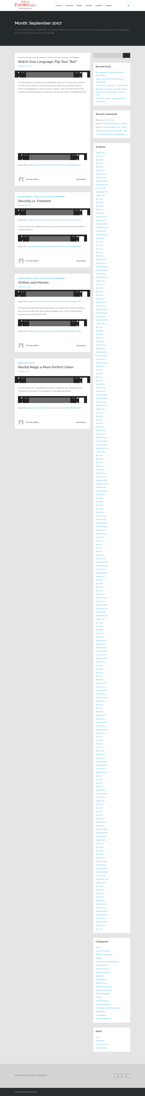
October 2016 (101, 569)
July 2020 (99, 413)
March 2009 (100, 858)
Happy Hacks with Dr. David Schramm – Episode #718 (110, 80)
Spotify (45, 165)
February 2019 (101, 473)
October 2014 (101, 655)
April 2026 (99, 167)
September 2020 (102, 405)
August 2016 (100, 576)
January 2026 (100, 178)
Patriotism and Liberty (104, 987)
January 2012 (100, 758)
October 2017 (101, 530)
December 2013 (101, 690)
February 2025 (101, 217)
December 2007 (102, 911)
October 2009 (101, 836)
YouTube (88, 5)
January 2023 (100, 306)
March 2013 (100, 712)
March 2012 (100, 751)
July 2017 (99, 541)
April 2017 (99, 551)
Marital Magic (23, 363)
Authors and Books (25, 57)
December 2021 (101, 352)
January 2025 (100, 220)
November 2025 (102, 185)
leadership (99, 976)
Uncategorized (101, 1015)
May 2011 (99, 783)
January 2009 (101, 865)
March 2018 (100, 512)
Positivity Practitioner (103, 1004)
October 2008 (101, 876)
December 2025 (101, 181)
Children (99, 958)
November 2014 (101, 651)
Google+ (108, 5)
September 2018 (102, 491)
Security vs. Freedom (34, 201)
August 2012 (100, 733)
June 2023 (99, 288)
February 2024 (101, 259)
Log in (98, 1037)
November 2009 (102, 833)
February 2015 (101, 640)
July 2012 (99, 737)
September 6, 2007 (24, 371)
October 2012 (101, 726)
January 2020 (100, 434)
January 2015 (100, 644)
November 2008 (102, 872)
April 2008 (99, 897)
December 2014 (101, 648)
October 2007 (101, 918)
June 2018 (99, 502)
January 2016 (100, 601)
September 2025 (102, 192)
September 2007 (102, 922)
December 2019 (101, 437)
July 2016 (99, 580)
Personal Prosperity (39, 57)
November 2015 (101, 608)
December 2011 (101, 762)
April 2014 (99, 676)
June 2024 (99, 245)
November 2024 (102, 227)
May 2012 (99, 744)
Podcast (51, 57)
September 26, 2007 (24, 66)
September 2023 (102, 277)
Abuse (98, 947)
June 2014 (99, 669)
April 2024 (99, 252)
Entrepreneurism (102, 965)
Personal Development (104, 990)
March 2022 (100, 341)
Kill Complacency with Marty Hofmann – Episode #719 (110, 74)
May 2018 (99, 505)
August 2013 (100, 701)
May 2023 (99, 291)
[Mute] (81, 75)
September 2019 (102, 448)
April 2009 (99, 854)
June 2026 (99, 160)
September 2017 (102, 534)
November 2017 (101, 527)
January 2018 (100, 519)
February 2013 (101, 715)
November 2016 (101, 566)
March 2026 (100, 170)
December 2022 (101, 309)
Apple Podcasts (34, 165)
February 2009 (101, 861)
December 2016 (101, 562)
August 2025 (100, 195)
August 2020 (100, 409)
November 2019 (101, 441)
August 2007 (100, 925)
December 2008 (102, 868)
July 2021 (99, 370)
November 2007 (102, 915)
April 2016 (99, 591)
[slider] (85, 72)
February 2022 (101, 345)
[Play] (19, 75)
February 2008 (101, 904)
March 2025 (100, 213)
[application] (52, 74)
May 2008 (99, 893)
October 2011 (100, 769)
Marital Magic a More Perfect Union (45, 367)
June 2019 (99, 459)
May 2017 (99, 548)
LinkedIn (98, 5)
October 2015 (101, 612)
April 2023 (99, 295)
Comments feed (102, 1044)
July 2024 (99, 242)
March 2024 (100, 256)
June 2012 (99, 740)
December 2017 (101, 523)
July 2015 (99, 623)
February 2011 (101, 790)
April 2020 (99, 423)
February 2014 (101, 683)
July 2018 (99, 498)
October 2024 (101, 231)
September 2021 (102, 363)
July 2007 (99, 929)
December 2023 (101, 267)
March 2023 (100, 299)
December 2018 (101, 480)
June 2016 (99, 584)
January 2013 (100, 719)
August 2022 (100, 324)
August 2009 (100, 840)
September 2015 (102, 616)
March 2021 (100, 384)
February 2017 (101, 559)
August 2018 (100, 494)
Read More (81, 179)
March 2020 (100, 427)
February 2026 (101, 174)
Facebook (69, 5)
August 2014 (100, 662)
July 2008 (99, 886)
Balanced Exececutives (104, 955)
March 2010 (100, 819)
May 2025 (99, 206)
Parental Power (101, 983)
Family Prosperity (102, 969)
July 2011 (99, 776)
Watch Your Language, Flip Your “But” (47, 62)
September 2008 (102, 879)
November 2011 (101, 765)
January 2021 (100, 391)
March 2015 (100, 637)
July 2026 (99, 156)
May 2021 (99, 377)
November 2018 (101, 484)
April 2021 (99, 381)
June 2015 (99, 626)
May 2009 (99, 851)
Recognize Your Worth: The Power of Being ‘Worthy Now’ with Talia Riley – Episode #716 (111, 92)
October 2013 (101, 694)
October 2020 (101, 402)
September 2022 (102, 320)
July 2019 (99, 455)
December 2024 (102, 224)
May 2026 (99, 163)
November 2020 (102, 398)
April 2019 (99, 466)
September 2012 (102, 730)
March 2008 (100, 900)
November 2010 (101, 794)
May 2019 (99, 462)
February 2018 (101, 516)
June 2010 (99, 808)
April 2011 (99, 786)
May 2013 (99, 705)
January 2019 (100, 477)
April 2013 (99, 708)
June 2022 (99, 331)
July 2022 (99, 327)
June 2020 (99, 416)
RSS (79, 165)
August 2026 (100, 153)
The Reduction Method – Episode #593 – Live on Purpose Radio (119, 134)
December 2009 (102, 829)
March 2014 (100, 680)
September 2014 (102, 658)
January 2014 (100, 687)
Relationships (100, 1012)
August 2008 (100, 883)
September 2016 (102, 573)
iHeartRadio (71, 165)
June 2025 (99, 202)
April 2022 (99, 338)
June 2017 (99, 544)
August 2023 (100, 281)
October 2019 (101, 445)
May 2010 (99, 811)
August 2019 (100, 452)
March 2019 (100, 470)
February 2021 (101, 388)
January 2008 (101, 908)
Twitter (79, 5)
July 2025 (99, 199)
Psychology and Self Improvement (67, 57)
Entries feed (100, 1041)
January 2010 (100, 826)
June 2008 (99, 890)
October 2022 (101, 316)
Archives (59, 5)
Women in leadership (103, 1019)
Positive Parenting (102, 1001)
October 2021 (101, 359)
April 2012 (99, 747)
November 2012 (101, 722)
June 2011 (99, 779)
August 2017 (100, 537)
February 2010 (101, 822)
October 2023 (101, 274)
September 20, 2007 (24, 205)
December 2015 (101, 605)
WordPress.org (101, 1048)
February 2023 (101, 302)
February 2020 (101, 430)
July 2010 (99, 804)
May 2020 (99, 420)
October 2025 (101, 188)
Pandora (61, 165)
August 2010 (100, 801)
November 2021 (101, 356)
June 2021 (99, 373)
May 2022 (99, 334)
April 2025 (99, 210)
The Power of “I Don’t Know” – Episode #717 (112, 85)
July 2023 (99, 284)
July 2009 (99, 843)
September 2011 (102, 772)
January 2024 (100, 263)
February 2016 (101, 598)
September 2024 (102, 235)
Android (53, 165)
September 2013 (102, 697)
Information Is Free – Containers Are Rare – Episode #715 (111, 100)
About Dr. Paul (109, 120)
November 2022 (102, 313)
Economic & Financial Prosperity (107, 962)
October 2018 (101, 487)
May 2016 (99, 587)
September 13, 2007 (24, 287)
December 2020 (102, 395)
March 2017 (100, 555)
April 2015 (99, 633)
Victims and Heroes (33, 282)
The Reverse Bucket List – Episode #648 (117, 124)
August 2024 (100, 238)
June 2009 (99, 847)
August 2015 (100, 619)
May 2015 (99, 630)
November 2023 (102, 270)
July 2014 (99, 665)
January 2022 (100, 348)
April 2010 (99, 815)
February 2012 (101, 754)
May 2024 (99, 249)
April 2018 (99, 509)
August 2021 (100, 366)
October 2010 (101, 797)
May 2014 (99, 673)
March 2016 (100, 594)
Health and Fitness (102, 972)
